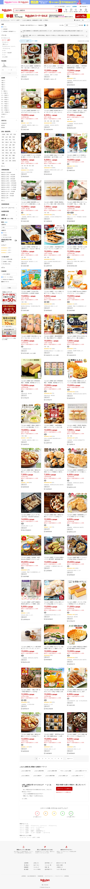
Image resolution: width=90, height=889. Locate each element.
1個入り (3, 80)
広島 (3, 155)
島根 (11, 152)
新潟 (11, 142)
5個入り (3, 89)
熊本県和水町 (49, 174)
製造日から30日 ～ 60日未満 (8, 176)
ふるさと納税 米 (37, 775)
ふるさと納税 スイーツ (77, 775)
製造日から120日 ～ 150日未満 (8, 183)
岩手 (11, 134)
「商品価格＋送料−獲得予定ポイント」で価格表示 (31, 25)
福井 (6, 145)
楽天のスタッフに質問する (64, 788)
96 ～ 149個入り (5, 110)
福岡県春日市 (26, 708)
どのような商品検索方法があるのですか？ (33, 793)
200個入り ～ (4, 114)
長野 (13, 145)
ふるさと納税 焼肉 (52, 770)
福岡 (6, 158)
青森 (8, 134)
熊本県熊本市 (72, 85)
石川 (3, 145)
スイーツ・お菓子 (24, 825)
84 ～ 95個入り (5, 108)
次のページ (70, 758)
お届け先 (3, 224)
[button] (84, 6)
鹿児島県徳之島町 (73, 265)
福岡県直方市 (72, 398)
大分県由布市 (26, 79)
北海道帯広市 (26, 444)
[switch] (15, 240)
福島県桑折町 (72, 221)
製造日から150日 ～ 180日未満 (8, 185)
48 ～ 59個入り (5, 101)
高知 (3, 158)
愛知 (10, 147)
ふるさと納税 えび (63, 775)
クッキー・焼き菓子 (36, 832)
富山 (15, 142)
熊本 (3, 160)
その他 (38, 829)
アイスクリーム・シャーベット (39, 825)
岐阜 (3, 147)
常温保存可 (4, 123)
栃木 (3, 139)
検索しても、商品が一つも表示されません (33, 796)
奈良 (3, 152)
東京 (3, 142)
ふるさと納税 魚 (25, 775)
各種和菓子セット (40, 831)
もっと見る (24, 798)
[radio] (2, 26)
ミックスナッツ (40, 827)
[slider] (1, 67)
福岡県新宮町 (26, 487)
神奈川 (7, 142)
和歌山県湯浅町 (49, 708)
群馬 (6, 139)
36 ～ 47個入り (5, 99)
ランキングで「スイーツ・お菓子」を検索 (30, 837)
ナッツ (32, 827)
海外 (6, 222)
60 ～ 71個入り (5, 103)
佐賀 (10, 158)
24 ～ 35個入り (5, 97)
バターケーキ (46, 832)
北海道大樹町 (26, 129)
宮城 (15, 134)
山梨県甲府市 (49, 265)
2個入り (3, 82)
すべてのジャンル (5, 20)
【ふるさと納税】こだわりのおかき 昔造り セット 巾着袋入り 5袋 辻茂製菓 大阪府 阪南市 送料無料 (54, 471)
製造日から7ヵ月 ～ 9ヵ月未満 (8, 189)
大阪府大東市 (72, 705)
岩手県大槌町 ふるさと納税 (29, 353)
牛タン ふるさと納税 (66, 770)
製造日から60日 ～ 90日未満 (8, 178)
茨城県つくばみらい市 (51, 79)
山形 (6, 137)
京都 (6, 150)
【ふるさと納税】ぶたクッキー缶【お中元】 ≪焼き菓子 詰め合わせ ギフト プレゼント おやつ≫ (30, 516)
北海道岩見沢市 (72, 355)
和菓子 (32, 831)
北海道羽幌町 (72, 310)
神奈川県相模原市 (27, 530)
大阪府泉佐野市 (49, 129)
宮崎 (10, 160)
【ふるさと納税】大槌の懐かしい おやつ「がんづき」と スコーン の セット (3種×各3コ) (31, 338)
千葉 (13, 139)
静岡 (6, 147)
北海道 (3, 134)
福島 (10, 137)
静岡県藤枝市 (49, 659)
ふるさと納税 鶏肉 (50, 775)
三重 (13, 147)
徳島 (6, 155)
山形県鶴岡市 (49, 570)
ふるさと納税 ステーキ (81, 770)
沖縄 (3, 163)
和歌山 (7, 152)
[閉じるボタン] (86, 31)
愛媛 (13, 155)
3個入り (3, 84)
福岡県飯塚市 (49, 310)
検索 (10, 73)
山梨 (10, 145)
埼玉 (10, 139)
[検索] (60, 10)
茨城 (13, 137)
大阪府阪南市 (49, 489)
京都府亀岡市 (49, 753)
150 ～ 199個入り (5, 112)
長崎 (13, 158)
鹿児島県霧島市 (49, 619)
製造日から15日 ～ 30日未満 (8, 174)
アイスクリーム (53, 825)
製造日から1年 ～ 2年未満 (7, 193)
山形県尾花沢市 (26, 619)
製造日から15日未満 (6, 172)
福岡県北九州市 (72, 487)
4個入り (3, 86)
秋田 (3, 137)
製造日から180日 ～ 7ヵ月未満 (8, 187)
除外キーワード (5, 281)
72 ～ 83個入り (5, 105)
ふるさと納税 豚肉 (39, 770)
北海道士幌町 (26, 310)
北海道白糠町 (26, 265)
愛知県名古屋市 (72, 128)
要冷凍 (3, 125)
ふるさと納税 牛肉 (25, 770)
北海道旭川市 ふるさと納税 (52, 355)
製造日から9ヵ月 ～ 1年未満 (8, 191)
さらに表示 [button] (5, 57)
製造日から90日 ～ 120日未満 (8, 181)
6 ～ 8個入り (4, 91)
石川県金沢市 (26, 398)
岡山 (15, 152)
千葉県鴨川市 (49, 221)
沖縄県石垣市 (72, 170)
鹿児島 (14, 160)
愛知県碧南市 (26, 176)
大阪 (10, 150)
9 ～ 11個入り (4, 93)
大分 (6, 160)
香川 (10, 155)
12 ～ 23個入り (5, 95)
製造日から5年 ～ (5, 197)
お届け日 (3, 230)
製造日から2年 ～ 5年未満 (7, 195)
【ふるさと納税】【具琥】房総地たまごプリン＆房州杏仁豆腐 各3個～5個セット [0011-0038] (77, 427)
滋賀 (3, 150)
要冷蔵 (3, 127)
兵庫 (13, 150)
